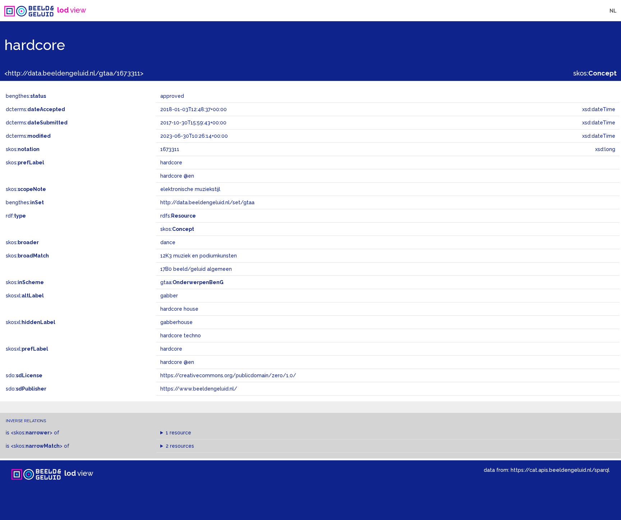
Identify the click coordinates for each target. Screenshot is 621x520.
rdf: (16, 216)
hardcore (171, 349)
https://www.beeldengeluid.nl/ (198, 389)
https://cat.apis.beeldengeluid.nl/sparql (560, 470)
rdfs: (178, 216)
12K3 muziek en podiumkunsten (198, 256)
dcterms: (35, 109)
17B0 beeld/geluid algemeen (196, 269)
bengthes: (26, 96)
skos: (595, 73)
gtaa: (192, 282)
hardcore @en (177, 362)
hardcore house (179, 309)
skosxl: (25, 295)
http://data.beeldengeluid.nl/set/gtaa (207, 202)
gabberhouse (176, 322)
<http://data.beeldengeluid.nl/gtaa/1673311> (73, 73)
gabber (169, 295)
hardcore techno (180, 335)
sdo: (24, 375)
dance (167, 242)
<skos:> (31, 432)
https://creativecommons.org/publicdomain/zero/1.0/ (228, 375)
